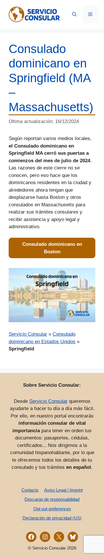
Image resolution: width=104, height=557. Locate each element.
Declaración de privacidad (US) (52, 518)
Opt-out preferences (52, 508)
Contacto (29, 490)
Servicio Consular (28, 334)
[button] (74, 14)
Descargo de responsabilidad (52, 499)
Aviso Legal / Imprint (63, 490)
